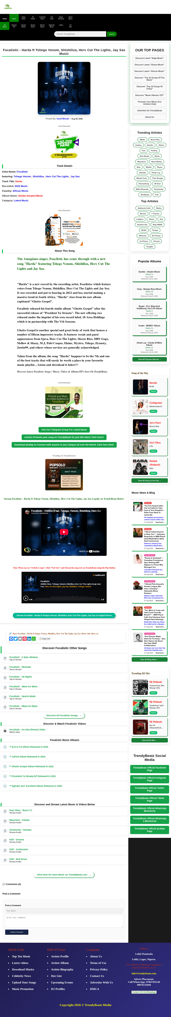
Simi (138, 167)
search (112, 34)
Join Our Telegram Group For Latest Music (64, 429)
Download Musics (23, 969)
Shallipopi (145, 195)
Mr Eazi (157, 184)
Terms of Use (98, 963)
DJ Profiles (58, 989)
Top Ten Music (21, 956)
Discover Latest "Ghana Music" (149, 65)
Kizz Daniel (144, 156)
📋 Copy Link (44, 639)
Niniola (143, 214)
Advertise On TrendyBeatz (149, 110)
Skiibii (143, 230)
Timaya (155, 230)
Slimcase (142, 236)
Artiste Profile (60, 956)
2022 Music (21, 186)
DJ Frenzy (156, 236)
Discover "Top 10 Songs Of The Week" (150, 79)
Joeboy (138, 145)
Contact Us (97, 976)
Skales (159, 208)
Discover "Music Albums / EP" (149, 95)
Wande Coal (141, 178)
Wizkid (148, 167)
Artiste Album (60, 963)
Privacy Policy (99, 969)
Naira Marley (156, 162)
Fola (157, 195)
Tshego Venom (22, 176)
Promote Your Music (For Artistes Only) (149, 103)
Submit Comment (16, 932)
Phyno (159, 167)
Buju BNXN (157, 225)
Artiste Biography (62, 969)
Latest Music (21, 200)
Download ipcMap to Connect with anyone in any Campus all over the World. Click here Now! (64, 444)
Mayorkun (141, 162)
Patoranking (144, 184)
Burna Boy (155, 140)
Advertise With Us (101, 982)
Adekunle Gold (144, 208)
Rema (157, 156)
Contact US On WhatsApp (144, 992)
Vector (151, 219)
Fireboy (154, 151)
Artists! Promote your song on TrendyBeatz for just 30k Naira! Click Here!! (64, 437)
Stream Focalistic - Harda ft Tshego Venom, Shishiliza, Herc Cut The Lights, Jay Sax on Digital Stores (64, 615)
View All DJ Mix (149, 740)
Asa (161, 219)
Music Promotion (23, 989)
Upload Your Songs (24, 982)
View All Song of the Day (149, 481)
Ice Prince (144, 241)
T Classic (155, 214)
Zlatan (161, 145)
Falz (143, 151)
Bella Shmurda (142, 189)
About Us (149, 117)
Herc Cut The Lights (57, 176)
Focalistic (22, 171)
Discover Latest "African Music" (149, 71)
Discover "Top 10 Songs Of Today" (149, 87)
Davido (150, 145)
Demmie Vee (142, 225)
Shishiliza (38, 176)
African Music (20, 191)
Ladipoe (139, 219)
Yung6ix (149, 247)
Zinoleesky (158, 189)
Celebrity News (21, 976)
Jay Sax (75, 176)
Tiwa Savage (157, 178)
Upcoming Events (62, 982)
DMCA (94, 989)
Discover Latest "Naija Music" (149, 58)
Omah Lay (156, 173)
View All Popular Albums (149, 359)
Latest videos (20, 963)
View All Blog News (149, 659)
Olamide (142, 173)
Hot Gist (56, 976)
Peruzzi (156, 241)
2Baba (142, 140)
